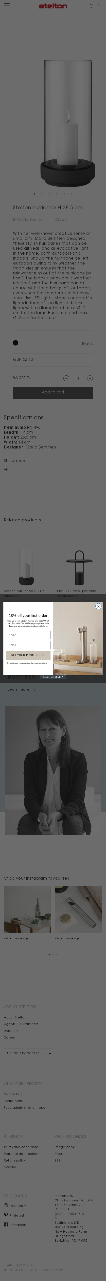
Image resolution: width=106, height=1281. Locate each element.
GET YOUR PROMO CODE (28, 655)
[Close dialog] (99, 606)
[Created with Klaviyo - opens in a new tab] (53, 677)
